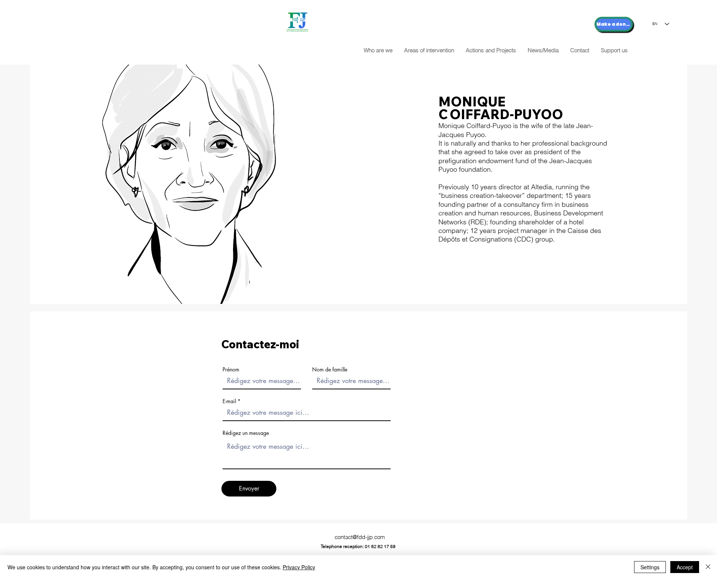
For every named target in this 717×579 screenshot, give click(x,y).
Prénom (231, 369)
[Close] (708, 567)
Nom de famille (329, 369)
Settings (649, 567)
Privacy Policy (299, 567)
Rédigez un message (246, 433)
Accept (685, 567)
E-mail (229, 401)
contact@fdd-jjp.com (360, 537)
